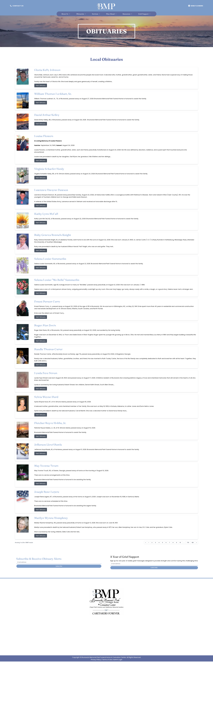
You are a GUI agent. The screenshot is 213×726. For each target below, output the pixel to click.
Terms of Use (107, 660)
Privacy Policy (96, 660)
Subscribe (59, 566)
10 (180, 542)
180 (193, 542)
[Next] (196, 542)
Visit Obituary (41, 85)
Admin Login (117, 660)
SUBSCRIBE (154, 568)
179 (188, 542)
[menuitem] (66, 14)
